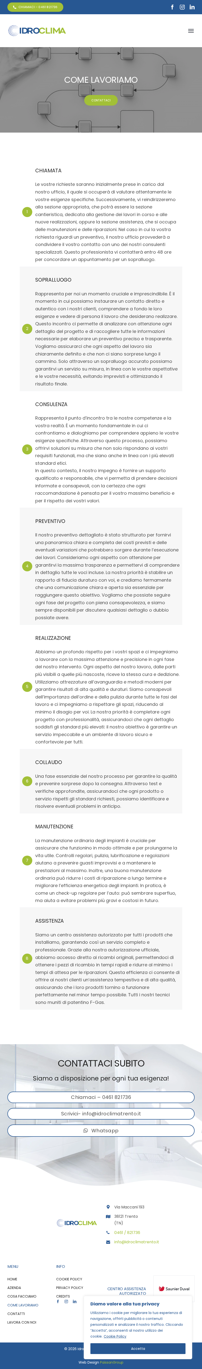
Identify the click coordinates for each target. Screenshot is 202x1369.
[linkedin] (192, 7)
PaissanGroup (111, 1362)
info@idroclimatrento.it (136, 1242)
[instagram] (182, 7)
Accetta (138, 1348)
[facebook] (172, 7)
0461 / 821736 (127, 1232)
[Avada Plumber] (37, 26)
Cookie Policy (115, 1336)
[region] (138, 1327)
